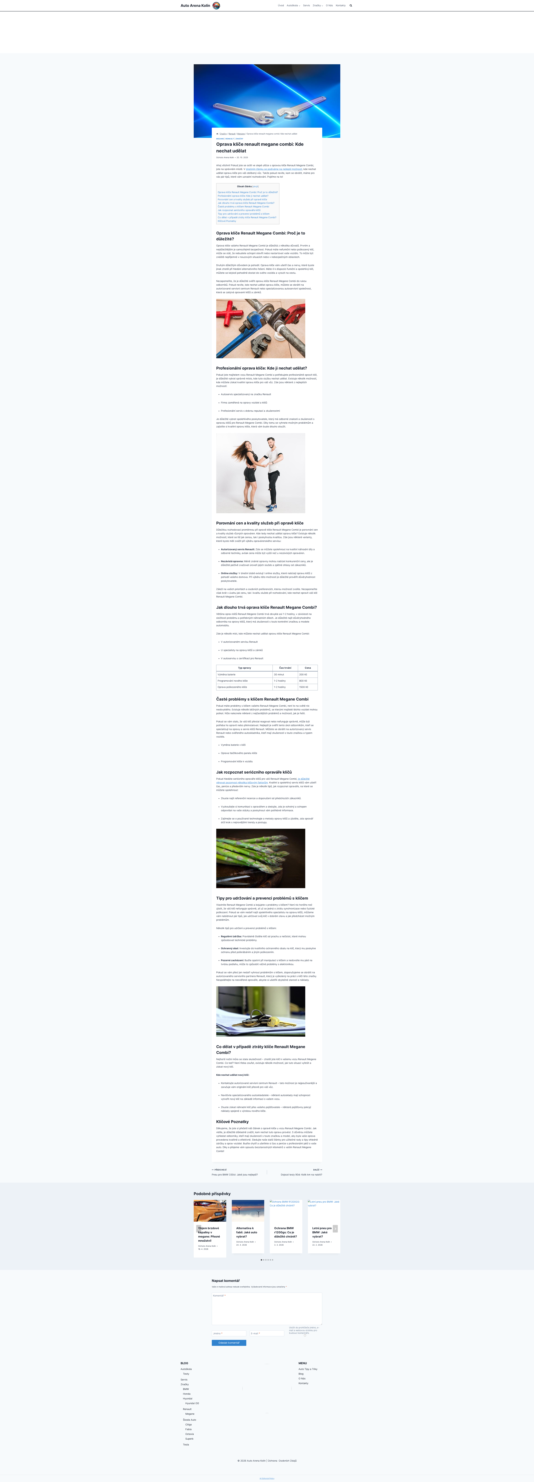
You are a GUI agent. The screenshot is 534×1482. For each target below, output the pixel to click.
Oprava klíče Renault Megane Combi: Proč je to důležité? (248, 192)
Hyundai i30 (192, 1403)
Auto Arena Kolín (226, 157)
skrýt (255, 186)
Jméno (217, 1333)
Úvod (281, 5)
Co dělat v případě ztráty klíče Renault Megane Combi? (247, 217)
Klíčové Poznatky (227, 221)
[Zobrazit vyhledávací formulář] (350, 5)
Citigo (188, 1424)
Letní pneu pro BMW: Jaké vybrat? (322, 1232)
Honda (187, 1393)
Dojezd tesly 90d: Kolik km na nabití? (301, 1172)
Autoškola (186, 1369)
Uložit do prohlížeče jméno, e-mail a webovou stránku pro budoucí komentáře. (304, 1330)
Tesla (186, 1444)
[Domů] (217, 134)
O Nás (329, 5)
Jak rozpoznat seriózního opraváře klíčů (239, 210)
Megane (220, 139)
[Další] (335, 1228)
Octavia (189, 1434)
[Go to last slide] (198, 1228)
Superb (189, 1438)
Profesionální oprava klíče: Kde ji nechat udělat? (243, 195)
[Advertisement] (267, 32)
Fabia (188, 1429)
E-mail (255, 1333)
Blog (301, 1373)
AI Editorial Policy (267, 1478)
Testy (186, 1373)
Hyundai (187, 1398)
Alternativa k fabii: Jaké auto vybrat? (246, 1232)
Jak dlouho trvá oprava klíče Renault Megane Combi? (246, 203)
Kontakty (341, 5)
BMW (186, 1389)
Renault (230, 139)
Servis (306, 5)
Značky (239, 139)
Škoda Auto (189, 1419)
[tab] (261, 1260)
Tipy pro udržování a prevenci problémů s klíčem (244, 213)
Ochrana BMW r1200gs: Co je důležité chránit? (285, 1232)
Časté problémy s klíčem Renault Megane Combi (243, 206)
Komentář (219, 1295)
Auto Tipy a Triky (308, 1369)
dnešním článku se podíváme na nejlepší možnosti (274, 169)
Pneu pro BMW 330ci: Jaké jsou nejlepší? (235, 1172)
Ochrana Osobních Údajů (282, 1460)
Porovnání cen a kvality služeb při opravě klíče (242, 199)
